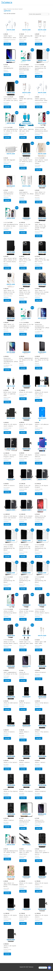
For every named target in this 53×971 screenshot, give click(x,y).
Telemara (6, 2)
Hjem (5, 9)
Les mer (7, 44)
